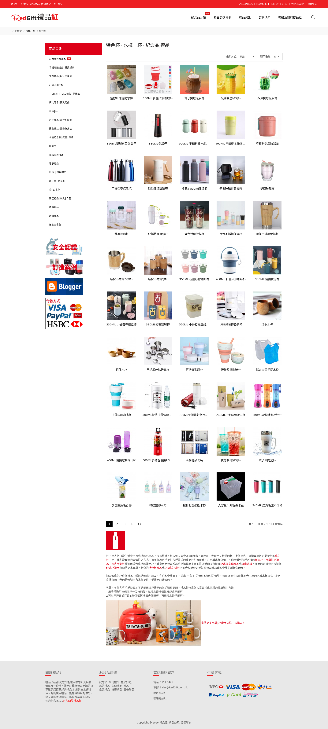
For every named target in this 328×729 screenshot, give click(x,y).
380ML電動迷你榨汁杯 (267, 415)
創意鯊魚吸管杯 (122, 505)
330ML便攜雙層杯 (158, 324)
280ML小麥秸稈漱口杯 (230, 415)
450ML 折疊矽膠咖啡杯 (231, 279)
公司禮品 (114, 682)
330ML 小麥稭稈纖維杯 (121, 324)
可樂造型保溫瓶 (122, 188)
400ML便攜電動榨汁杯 (121, 460)
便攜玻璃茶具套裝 (230, 188)
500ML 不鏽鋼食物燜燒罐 (194, 143)
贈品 (126, 685)
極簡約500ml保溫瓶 (194, 188)
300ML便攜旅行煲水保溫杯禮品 (194, 415)
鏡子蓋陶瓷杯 (267, 460)
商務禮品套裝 (194, 460)
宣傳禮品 (116, 685)
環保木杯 (267, 324)
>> (139, 524)
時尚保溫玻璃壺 (158, 188)
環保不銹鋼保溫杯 (230, 234)
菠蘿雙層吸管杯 (231, 98)
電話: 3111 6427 (163, 682)
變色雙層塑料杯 (194, 234)
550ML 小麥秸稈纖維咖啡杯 (194, 324)
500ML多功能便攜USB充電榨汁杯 (158, 460)
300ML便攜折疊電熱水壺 (158, 415)
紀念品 (18, 31)
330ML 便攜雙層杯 (267, 279)
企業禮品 (104, 689)
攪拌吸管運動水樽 (194, 505)
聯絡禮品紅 (160, 698)
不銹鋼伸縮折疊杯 (158, 370)
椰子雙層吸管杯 (194, 98)
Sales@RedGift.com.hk (253, 3)
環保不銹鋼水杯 (158, 279)
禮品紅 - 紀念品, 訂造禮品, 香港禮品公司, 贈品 (36, 4)
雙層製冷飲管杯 (231, 460)
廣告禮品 (104, 685)
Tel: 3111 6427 (278, 3)
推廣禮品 (116, 689)
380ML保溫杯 (158, 143)
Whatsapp (297, 3)
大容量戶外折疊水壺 (231, 505)
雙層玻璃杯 (267, 188)
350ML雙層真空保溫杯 (121, 143)
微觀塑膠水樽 (157, 505)
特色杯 (43, 31)
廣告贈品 (129, 689)
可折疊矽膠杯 (194, 370)
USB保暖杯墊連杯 (231, 324)
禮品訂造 (126, 682)
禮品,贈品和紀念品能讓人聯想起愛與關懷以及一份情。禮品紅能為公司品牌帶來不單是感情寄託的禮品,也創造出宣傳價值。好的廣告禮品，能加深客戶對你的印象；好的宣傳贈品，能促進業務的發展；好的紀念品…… (69, 691)
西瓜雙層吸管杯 (267, 98)
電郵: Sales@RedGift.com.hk (170, 687)
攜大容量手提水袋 (267, 370)
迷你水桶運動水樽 (121, 98)
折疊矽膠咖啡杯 (231, 370)
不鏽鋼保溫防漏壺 (267, 143)
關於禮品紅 (160, 693)
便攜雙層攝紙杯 (158, 234)
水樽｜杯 (30, 31)
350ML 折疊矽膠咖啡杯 (158, 98)
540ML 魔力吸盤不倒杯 (267, 505)
